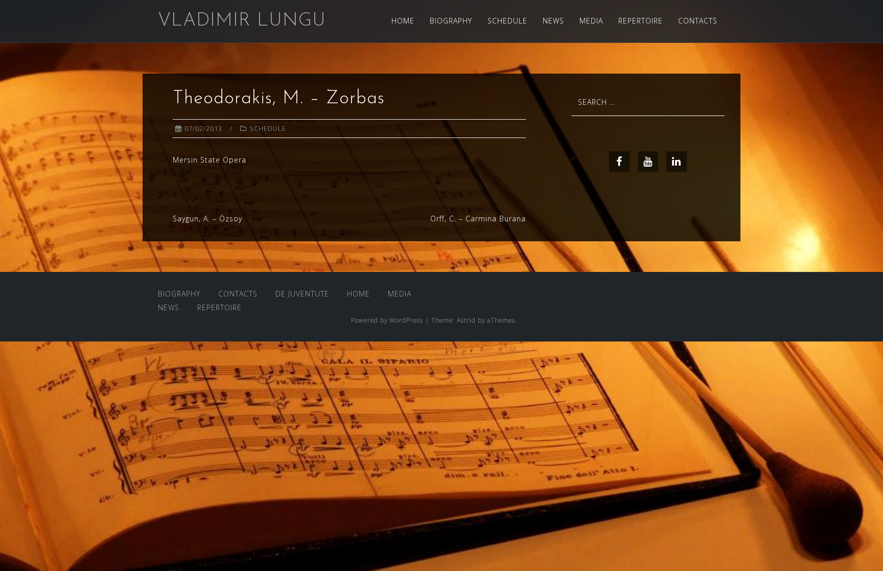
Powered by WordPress (387, 320)
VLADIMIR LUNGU (242, 21)
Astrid (466, 320)
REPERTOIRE (640, 21)
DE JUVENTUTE (302, 294)
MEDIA (591, 21)
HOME (402, 21)
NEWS (553, 21)
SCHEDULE (507, 21)
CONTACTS (697, 21)
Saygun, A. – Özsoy (207, 218)
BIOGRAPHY (451, 21)
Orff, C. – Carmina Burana (478, 218)
